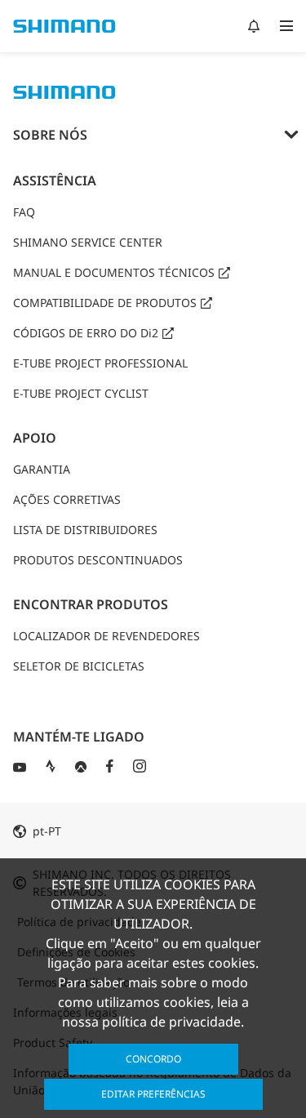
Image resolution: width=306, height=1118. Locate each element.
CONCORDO (153, 1059)
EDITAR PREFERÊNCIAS (153, 1094)
